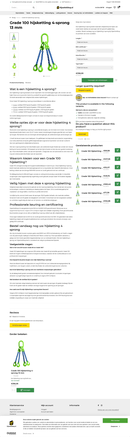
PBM (111, 13)
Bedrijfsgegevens (15, 409)
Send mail (82, 134)
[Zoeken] (33, 7)
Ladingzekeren (61, 13)
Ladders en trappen (101, 13)
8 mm (15, 107)
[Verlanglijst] (115, 7)
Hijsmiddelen (20, 13)
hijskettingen (51, 166)
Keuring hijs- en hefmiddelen (83, 13)
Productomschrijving (17, 82)
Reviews (28, 82)
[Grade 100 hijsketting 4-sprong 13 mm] (22, 354)
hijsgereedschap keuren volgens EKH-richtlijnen (24, 210)
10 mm (15, 109)
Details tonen (27, 433)
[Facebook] (98, 405)
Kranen (70, 13)
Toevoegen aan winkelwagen (97, 80)
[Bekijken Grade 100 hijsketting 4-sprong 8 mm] (78, 202)
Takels (28, 13)
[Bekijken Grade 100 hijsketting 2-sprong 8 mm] (78, 177)
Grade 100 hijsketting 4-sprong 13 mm (22, 372)
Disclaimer (13, 414)
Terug (13, 17)
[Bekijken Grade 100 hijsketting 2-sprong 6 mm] (78, 168)
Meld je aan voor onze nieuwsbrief (108, 410)
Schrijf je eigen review (19, 325)
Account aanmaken (47, 412)
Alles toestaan (115, 420)
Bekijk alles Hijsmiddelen (83, 22)
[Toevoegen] (117, 150)
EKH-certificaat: (81, 47)
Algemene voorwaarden (17, 412)
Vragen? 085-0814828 (113, 2)
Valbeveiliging (49, 13)
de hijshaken (37, 200)
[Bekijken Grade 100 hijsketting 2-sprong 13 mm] (78, 160)
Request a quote (85, 90)
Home (18, 17)
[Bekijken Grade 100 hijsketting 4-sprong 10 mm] (78, 185)
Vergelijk (80, 139)
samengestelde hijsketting (25, 95)
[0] (117, 7)
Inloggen (44, 409)
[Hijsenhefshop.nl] (65, 7)
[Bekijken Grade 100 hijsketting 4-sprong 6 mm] (78, 193)
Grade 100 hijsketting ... (92, 151)
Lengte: (79, 38)
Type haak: (80, 64)
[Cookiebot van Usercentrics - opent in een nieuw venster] (11, 433)
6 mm (15, 105)
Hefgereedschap (37, 13)
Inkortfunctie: (81, 55)
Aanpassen (114, 426)
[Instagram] (101, 405)
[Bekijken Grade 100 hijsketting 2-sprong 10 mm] (78, 151)
